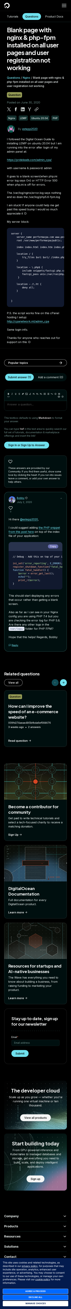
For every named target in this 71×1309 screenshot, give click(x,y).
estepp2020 (30, 129)
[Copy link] (36, 109)
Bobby (20, 497)
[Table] (59, 394)
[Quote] (51, 394)
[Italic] (12, 394)
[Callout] (55, 394)
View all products (35, 1117)
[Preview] (59, 396)
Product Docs (54, 16)
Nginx (26, 77)
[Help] (62, 396)
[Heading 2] (37, 394)
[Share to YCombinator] (30, 109)
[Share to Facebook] (16, 109)
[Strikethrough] (19, 394)
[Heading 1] (33, 394)
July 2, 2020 (24, 502)
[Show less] (61, 498)
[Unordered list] (44, 394)
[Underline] (15, 394)
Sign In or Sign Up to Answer (26, 445)
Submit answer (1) (19, 377)
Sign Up (13, 834)
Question (14, 95)
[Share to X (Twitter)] (9, 109)
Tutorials (12, 16)
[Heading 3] (41, 394)
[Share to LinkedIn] (23, 109)
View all (13, 682)
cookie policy (42, 1279)
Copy (53, 546)
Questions (31, 16)
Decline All (35, 1297)
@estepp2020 (29, 519)
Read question (18, 740)
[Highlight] (30, 394)
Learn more (16, 912)
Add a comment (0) (50, 377)
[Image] (26, 394)
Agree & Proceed (35, 1291)
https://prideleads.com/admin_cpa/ (29, 160)
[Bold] (8, 394)
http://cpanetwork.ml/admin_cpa (28, 321)
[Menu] (64, 5)
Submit (20, 1053)
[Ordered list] (48, 394)
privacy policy (30, 1265)
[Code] (8, 396)
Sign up (35, 1179)
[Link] (23, 394)
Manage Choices (36, 1303)
